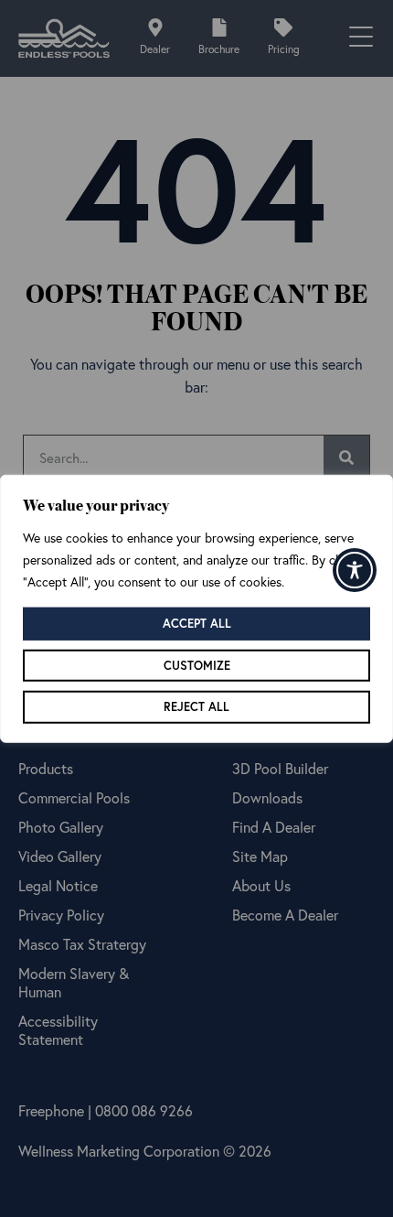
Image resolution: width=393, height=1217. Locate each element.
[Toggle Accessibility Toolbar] (355, 570)
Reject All (196, 707)
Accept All (197, 623)
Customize (197, 665)
